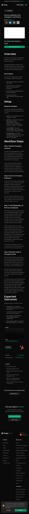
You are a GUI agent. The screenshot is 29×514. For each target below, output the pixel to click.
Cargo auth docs (20, 453)
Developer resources (21, 445)
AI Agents (5, 443)
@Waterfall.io (10, 19)
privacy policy (20, 506)
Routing (5, 460)
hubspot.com (8, 348)
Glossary (18, 465)
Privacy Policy (19, 497)
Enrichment (6, 458)
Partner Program (20, 492)
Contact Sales (13, 393)
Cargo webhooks (20, 455)
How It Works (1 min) (11, 366)
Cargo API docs (20, 448)
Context (5, 455)
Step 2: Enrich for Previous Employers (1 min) (13, 375)
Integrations (19, 468)
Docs (17, 443)
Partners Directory (21, 489)
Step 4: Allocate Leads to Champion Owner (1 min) (15, 382)
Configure (8, 510)
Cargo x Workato (20, 473)
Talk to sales (20, 4)
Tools (4, 448)
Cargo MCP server (21, 458)
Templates (9, 10)
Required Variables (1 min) (13, 368)
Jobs (17, 483)
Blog (17, 460)
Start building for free (14, 46)
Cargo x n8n (19, 478)
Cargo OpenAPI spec (21, 450)
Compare (18, 470)
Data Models (6, 450)
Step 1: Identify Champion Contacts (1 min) (15, 371)
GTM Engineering (20, 463)
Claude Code (6, 463)
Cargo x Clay (19, 475)
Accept (20, 510)
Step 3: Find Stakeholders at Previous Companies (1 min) (13, 379)
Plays (4, 445)
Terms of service (20, 494)
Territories (5, 453)
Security (18, 499)
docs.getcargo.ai (19, 357)
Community (19, 480)
